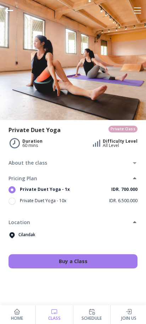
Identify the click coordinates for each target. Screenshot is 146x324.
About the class (28, 162)
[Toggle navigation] (137, 10)
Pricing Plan (23, 178)
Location (19, 222)
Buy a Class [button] (73, 261)
